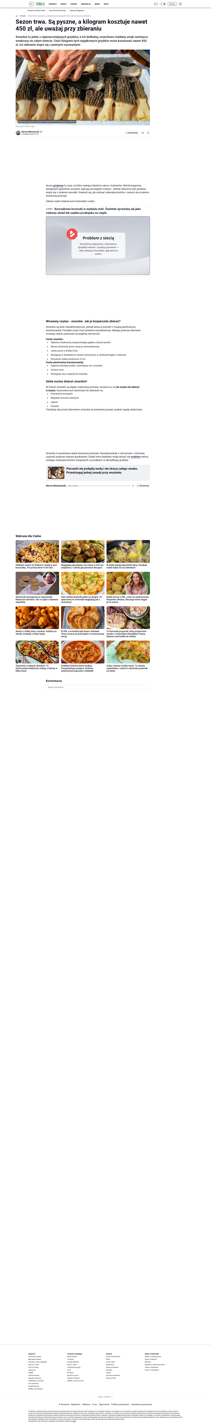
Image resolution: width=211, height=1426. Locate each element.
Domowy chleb (111, 1378)
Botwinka (148, 1362)
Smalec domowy (33, 1375)
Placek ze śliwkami (112, 1367)
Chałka (108, 1373)
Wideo (97, 4)
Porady (73, 4)
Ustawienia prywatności (141, 1404)
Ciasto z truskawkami (152, 1370)
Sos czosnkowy (33, 1383)
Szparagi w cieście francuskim (155, 1365)
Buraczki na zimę (72, 1375)
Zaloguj (172, 4)
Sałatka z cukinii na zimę (75, 1381)
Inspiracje (86, 4)
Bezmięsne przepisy (34, 1359)
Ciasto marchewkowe (113, 1356)
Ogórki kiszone (72, 1356)
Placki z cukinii (72, 1365)
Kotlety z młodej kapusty (153, 1356)
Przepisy (53, 4)
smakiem (136, 456)
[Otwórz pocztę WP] (156, 4)
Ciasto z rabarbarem (151, 1367)
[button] (163, 4)
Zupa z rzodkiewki (151, 1359)
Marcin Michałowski (30, 132)
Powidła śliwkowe (73, 1362)
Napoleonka (110, 1365)
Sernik (108, 1359)
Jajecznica (31, 1370)
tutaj (74, 1421)
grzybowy (58, 185)
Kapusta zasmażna (34, 1378)
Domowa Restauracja (57, 10)
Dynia (69, 1370)
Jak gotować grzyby (73, 1367)
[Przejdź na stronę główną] (31, 6)
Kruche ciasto (110, 1362)
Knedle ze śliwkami (73, 1378)
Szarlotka (109, 1370)
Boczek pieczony (33, 1386)
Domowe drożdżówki (113, 1375)
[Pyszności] (42, 4)
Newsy (64, 4)
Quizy (106, 4)
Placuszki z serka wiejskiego (37, 1362)
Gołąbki (30, 1373)
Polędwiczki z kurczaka (36, 1381)
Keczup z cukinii (33, 1365)
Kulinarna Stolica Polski (36, 10)
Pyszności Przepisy (34, 1356)
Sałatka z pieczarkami (35, 1389)
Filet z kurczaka (33, 1367)
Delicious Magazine (77, 10)
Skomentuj (133, 133)
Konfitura (70, 1373)
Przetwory (70, 1359)
